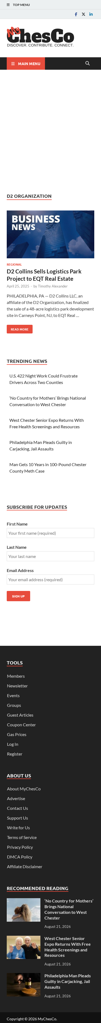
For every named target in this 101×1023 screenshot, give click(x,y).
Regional (14, 264)
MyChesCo (47, 1019)
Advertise (16, 798)
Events (13, 695)
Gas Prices (16, 734)
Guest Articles (20, 714)
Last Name (17, 547)
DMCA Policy (19, 856)
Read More (18, 328)
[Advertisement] (50, 131)
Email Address (20, 570)
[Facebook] (76, 14)
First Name (17, 523)
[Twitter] (83, 14)
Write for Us (18, 827)
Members (16, 675)
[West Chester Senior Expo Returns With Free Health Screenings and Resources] (23, 938)
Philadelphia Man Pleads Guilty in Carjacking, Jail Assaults (67, 981)
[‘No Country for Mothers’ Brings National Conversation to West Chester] (23, 901)
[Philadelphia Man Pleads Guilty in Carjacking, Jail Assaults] (23, 976)
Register (14, 753)
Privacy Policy (20, 847)
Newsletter (17, 685)
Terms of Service (22, 837)
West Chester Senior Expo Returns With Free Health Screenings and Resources (67, 947)
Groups (14, 705)
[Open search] (87, 63)
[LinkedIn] (91, 14)
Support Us (17, 817)
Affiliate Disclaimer (24, 866)
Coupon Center (21, 724)
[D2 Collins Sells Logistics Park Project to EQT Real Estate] (50, 235)
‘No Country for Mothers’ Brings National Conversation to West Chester (68, 909)
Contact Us (17, 808)
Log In (12, 744)
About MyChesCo (24, 788)
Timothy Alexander (53, 286)
